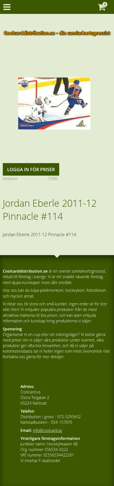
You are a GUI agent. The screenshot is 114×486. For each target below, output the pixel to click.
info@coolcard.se (47, 430)
